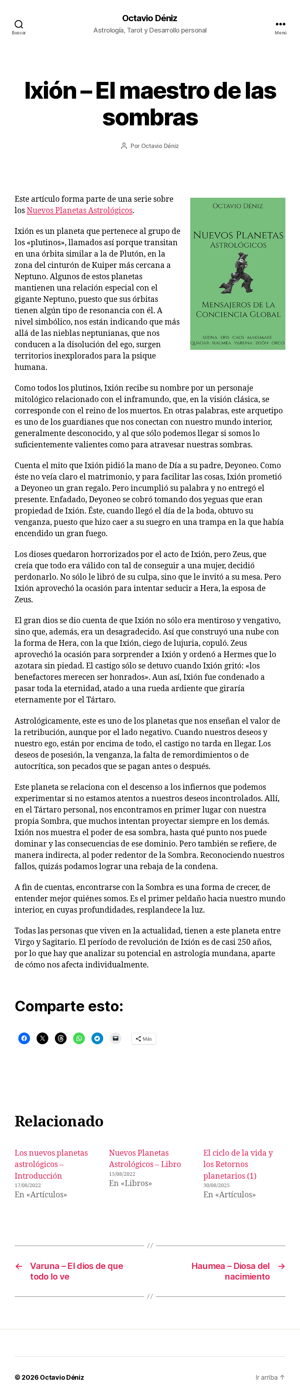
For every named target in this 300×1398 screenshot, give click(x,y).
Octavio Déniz (149, 18)
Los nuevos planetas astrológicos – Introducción (51, 1164)
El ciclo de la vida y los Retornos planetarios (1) (238, 1164)
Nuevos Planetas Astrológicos (79, 211)
